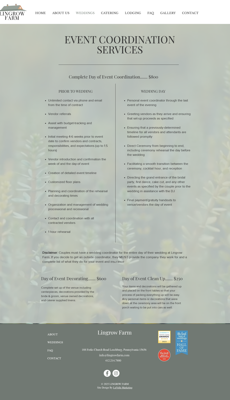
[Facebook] (107, 373)
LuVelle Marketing (122, 387)
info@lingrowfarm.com (114, 355)
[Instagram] (115, 373)
